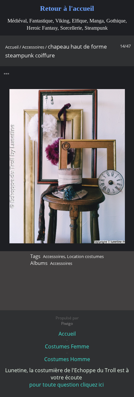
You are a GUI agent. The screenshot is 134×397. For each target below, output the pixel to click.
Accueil (12, 47)
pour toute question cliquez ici (67, 384)
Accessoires (33, 47)
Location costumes (85, 256)
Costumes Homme (67, 359)
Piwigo (67, 323)
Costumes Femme (67, 346)
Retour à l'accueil (67, 8)
